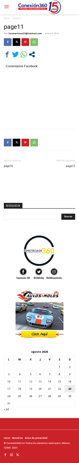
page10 (8, 166)
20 (40, 389)
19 (30, 389)
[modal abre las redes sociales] (32, 54)
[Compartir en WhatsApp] (23, 54)
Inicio (7, 18)
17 (8, 389)
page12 (70, 166)
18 (19, 389)
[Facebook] (8, 42)
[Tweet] (15, 54)
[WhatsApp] (34, 42)
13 (40, 381)
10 (8, 381)
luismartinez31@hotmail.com (25, 33)
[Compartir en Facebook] (7, 54)
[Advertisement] (39, 98)
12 (30, 381)
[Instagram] (11, 454)
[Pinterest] (25, 42)
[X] (16, 42)
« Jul (6, 409)
